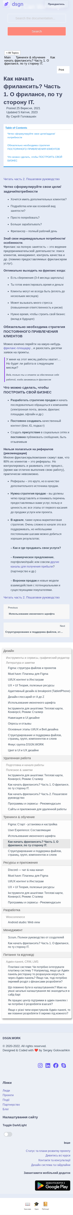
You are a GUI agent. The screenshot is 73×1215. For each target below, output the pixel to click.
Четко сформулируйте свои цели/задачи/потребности (31, 135)
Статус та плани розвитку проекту (48, 1150)
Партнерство (11, 1104)
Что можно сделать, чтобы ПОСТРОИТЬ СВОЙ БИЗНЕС (34, 158)
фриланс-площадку (17, 348)
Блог (6, 1109)
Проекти (8, 1095)
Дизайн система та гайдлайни (50, 1164)
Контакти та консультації (54, 1160)
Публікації (45, 1206)
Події (6, 1099)
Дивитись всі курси (58, 1155)
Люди (6, 1090)
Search (37, 31)
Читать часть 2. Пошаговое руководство (32, 179)
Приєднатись (56, 4)
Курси (36, 1206)
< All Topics (12, 52)
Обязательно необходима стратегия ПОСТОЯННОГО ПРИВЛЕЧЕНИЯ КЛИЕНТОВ (33, 147)
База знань (27, 1206)
